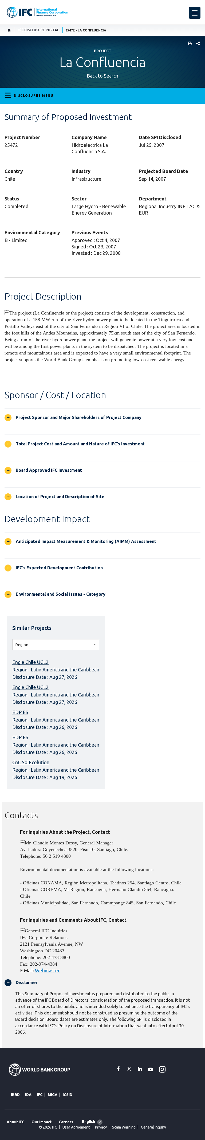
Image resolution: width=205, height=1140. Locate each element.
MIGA (52, 1095)
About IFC (15, 1122)
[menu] (194, 13)
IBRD (15, 1095)
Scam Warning (124, 1127)
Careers (66, 1122)
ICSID (67, 1095)
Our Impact (41, 1122)
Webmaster (47, 970)
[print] (188, 43)
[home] (9, 30)
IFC (39, 1095)
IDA (28, 1095)
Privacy (101, 1127)
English (88, 1121)
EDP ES (20, 712)
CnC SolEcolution (30, 762)
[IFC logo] (37, 12)
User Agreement (76, 1127)
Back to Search (102, 75)
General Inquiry (153, 1127)
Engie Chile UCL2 (30, 662)
